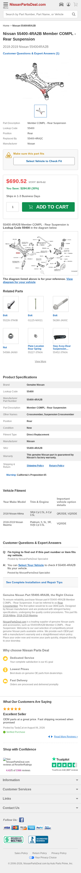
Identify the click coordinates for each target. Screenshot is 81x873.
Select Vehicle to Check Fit (44, 161)
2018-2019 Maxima (27, 615)
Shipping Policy (35, 465)
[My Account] (68, 4)
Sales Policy (21, 853)
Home (6, 25)
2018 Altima (9, 615)
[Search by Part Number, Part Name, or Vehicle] (73, 14)
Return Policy (56, 465)
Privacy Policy (59, 853)
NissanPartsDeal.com (14, 621)
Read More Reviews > (66, 736)
